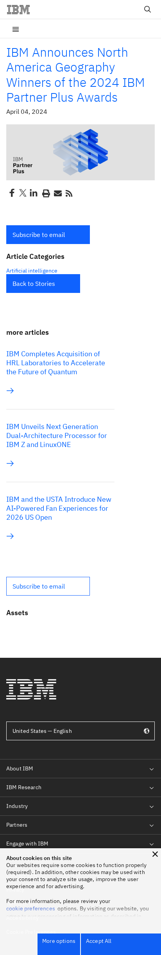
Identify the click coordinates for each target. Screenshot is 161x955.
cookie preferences (30, 908)
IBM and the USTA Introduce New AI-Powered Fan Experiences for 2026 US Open (58, 508)
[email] (57, 193)
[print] (45, 193)
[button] (48, 234)
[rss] (69, 193)
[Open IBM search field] (147, 9)
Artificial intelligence (31, 270)
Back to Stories (34, 283)
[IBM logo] (21, 9)
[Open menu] (15, 28)
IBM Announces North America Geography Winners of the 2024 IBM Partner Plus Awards (75, 74)
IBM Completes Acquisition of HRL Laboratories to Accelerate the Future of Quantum (55, 362)
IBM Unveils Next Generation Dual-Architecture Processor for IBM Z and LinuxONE (56, 435)
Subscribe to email (39, 235)
